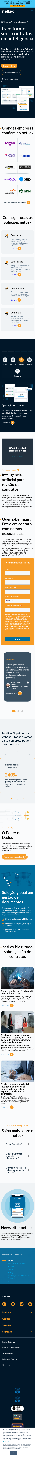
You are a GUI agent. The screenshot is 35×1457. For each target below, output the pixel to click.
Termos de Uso (7, 1353)
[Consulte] (17, 371)
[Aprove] (21, 359)
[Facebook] (30, 1304)
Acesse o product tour (11, 72)
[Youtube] (13, 1304)
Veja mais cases (11, 693)
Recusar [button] (22, 1453)
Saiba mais (6, 422)
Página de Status (8, 1342)
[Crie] (5, 359)
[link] (17, 989)
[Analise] (29, 359)
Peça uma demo (9, 66)
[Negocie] (13, 359)
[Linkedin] (4, 1304)
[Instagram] (22, 1304)
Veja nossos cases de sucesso (15, 202)
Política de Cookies (9, 1359)
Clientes (6, 1319)
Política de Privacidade (11, 1348)
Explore (14, 248)
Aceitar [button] (13, 1453)
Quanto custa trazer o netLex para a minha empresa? (16, 1169)
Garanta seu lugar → (18, 6)
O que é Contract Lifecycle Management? (14, 1155)
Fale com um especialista (13, 857)
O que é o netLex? (14, 1144)
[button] (14, 711)
